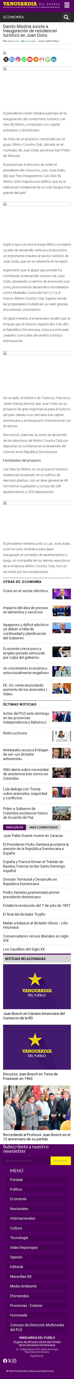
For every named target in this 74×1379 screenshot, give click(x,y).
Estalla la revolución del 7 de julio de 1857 (36, 905)
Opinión (16, 1257)
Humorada (18, 1315)
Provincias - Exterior (26, 1305)
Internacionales (22, 1218)
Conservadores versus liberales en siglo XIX (35, 938)
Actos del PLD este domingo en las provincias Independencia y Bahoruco (26, 717)
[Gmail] (41, 59)
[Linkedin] (53, 59)
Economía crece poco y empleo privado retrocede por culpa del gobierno (24, 653)
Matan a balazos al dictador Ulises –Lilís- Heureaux (36, 925)
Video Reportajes (24, 1247)
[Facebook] (12, 59)
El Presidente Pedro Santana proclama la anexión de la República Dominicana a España (36, 848)
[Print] (35, 59)
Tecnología (19, 1238)
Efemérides (19, 1296)
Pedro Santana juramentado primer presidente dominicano (31, 894)
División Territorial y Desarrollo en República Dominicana (30, 881)
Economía (30, 41)
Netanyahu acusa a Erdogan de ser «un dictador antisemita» (25, 754)
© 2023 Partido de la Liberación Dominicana (30, 1370)
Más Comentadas (44, 827)
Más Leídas (14, 827)
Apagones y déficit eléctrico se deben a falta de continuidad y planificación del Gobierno (26, 631)
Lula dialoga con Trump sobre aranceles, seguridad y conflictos (25, 793)
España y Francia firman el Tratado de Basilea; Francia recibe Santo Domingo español (34, 866)
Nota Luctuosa (15, 733)
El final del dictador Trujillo (24, 914)
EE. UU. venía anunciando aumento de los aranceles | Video (25, 689)
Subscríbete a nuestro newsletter (26, 1148)
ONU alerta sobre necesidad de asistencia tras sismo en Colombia (26, 774)
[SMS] (47, 59)
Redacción (13, 41)
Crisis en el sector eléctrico (25, 591)
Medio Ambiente (23, 1286)
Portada (16, 1180)
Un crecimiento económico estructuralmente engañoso (26, 670)
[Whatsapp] (24, 59)
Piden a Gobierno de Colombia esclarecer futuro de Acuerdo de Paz (25, 813)
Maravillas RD (21, 1276)
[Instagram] (18, 59)
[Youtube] (29, 59)
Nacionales (19, 1209)
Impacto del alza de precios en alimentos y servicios (25, 610)
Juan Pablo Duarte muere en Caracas (33, 835)
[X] (6, 59)
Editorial (16, 1267)
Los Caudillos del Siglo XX (24, 949)
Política (16, 1189)
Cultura (16, 1228)
